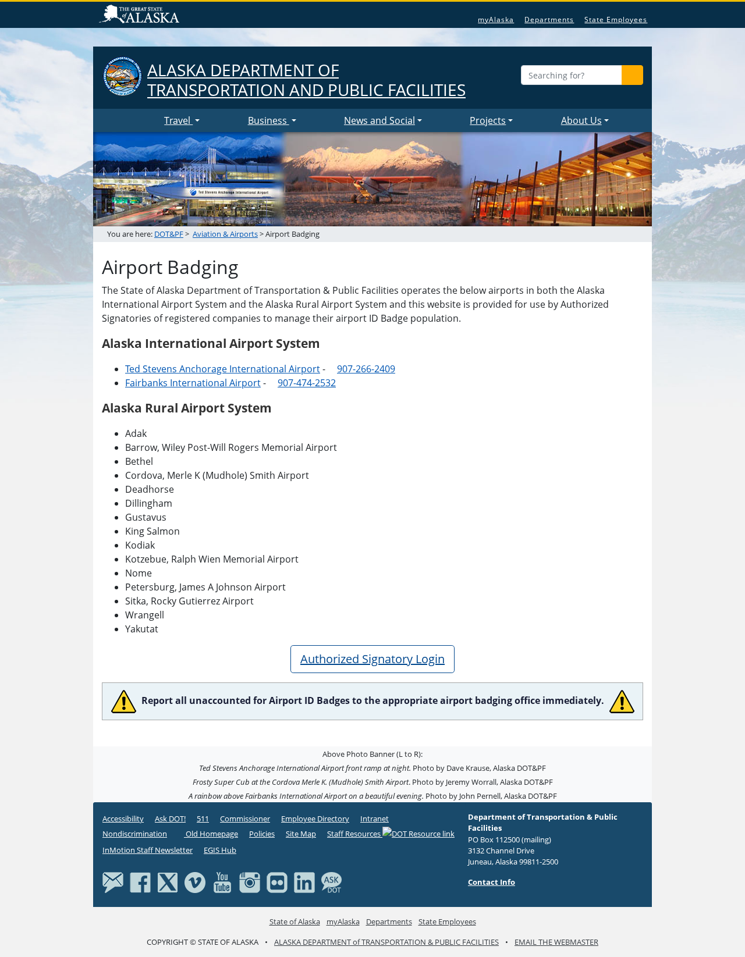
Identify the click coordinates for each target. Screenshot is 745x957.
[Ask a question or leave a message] (332, 881)
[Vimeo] (195, 881)
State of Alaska (141, 15)
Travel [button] (178, 120)
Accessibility (123, 818)
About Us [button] (581, 120)
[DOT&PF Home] (130, 120)
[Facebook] (140, 881)
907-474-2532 (307, 382)
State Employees (615, 19)
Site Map (301, 833)
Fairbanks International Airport (193, 382)
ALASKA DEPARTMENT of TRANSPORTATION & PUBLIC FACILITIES (386, 942)
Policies (262, 833)
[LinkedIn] (304, 881)
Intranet (374, 818)
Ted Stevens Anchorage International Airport (222, 368)
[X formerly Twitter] (167, 881)
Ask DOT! (170, 818)
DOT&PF (168, 234)
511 (203, 818)
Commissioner (245, 818)
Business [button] (268, 120)
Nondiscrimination (134, 833)
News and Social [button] (379, 120)
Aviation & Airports (225, 234)
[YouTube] (222, 881)
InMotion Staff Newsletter (147, 850)
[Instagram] (249, 881)
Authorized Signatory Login (372, 659)
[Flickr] (277, 881)
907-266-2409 (366, 368)
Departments (549, 19)
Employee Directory (315, 818)
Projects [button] (488, 120)
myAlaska (496, 19)
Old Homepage (211, 833)
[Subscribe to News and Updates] (113, 881)
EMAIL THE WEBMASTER (556, 942)
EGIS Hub (220, 850)
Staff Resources (354, 833)
